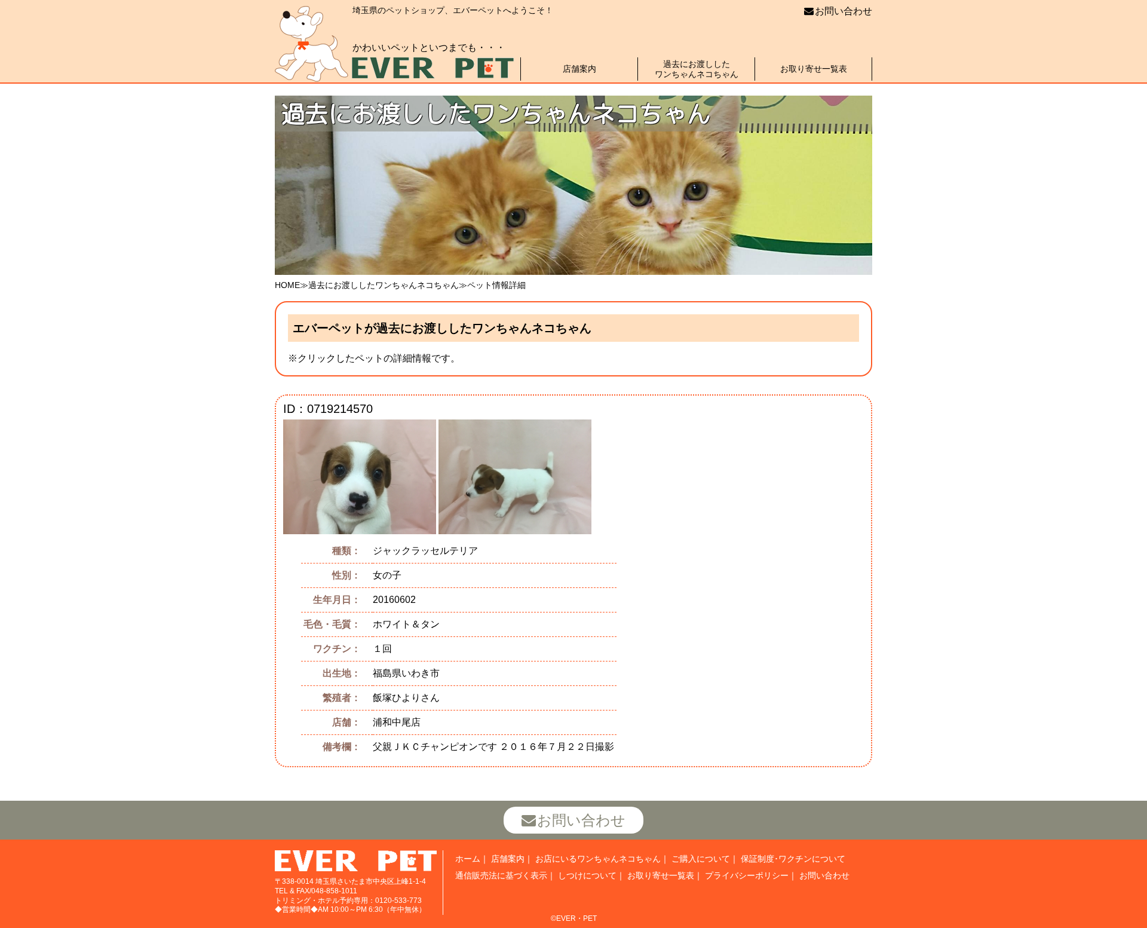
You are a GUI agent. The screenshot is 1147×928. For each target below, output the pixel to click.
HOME (287, 285)
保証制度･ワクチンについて (793, 858)
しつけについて (587, 875)
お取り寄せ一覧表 (813, 68)
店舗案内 (579, 68)
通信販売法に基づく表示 (501, 875)
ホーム (467, 858)
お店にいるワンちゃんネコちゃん (598, 858)
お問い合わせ (843, 11)
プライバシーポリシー (747, 875)
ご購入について (700, 858)
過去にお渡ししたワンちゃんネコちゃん (696, 69)
